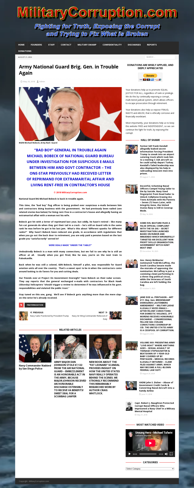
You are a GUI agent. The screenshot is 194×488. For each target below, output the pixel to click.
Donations (24, 51)
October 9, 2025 (148, 288)
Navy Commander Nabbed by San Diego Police (35, 367)
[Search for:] (160, 56)
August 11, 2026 (148, 177)
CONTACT (66, 44)
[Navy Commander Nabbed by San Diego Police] (35, 348)
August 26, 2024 (148, 373)
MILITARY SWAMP (87, 44)
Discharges (134, 44)
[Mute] (166, 453)
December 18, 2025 (150, 251)
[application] (150, 443)
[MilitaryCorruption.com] (97, 39)
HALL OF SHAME (150, 140)
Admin (42, 81)
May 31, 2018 (142, 415)
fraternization (35, 305)
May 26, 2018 (29, 81)
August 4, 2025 (148, 334)
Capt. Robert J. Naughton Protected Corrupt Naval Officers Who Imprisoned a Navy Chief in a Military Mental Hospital (155, 407)
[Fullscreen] (171, 453)
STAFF (51, 44)
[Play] (129, 453)
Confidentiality (112, 44)
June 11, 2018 (147, 394)
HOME (21, 44)
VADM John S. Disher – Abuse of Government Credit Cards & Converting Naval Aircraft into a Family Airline (156, 386)
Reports (152, 44)
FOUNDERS (36, 44)
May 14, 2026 (147, 214)
